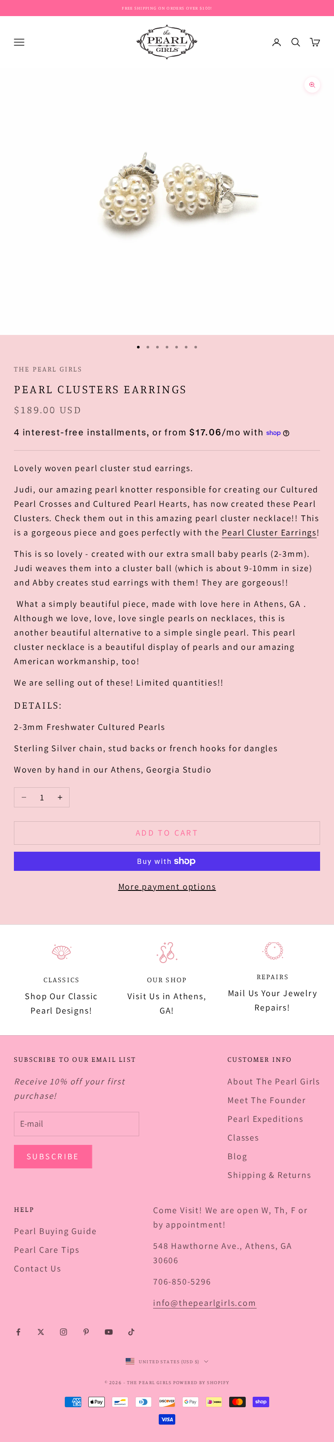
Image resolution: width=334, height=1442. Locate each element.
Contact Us (37, 1268)
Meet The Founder (266, 1100)
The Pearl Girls (48, 369)
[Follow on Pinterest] (86, 1332)
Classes (243, 1137)
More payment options (167, 886)
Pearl (234, 532)
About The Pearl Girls (273, 1081)
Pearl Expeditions (265, 1118)
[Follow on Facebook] (18, 1332)
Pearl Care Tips (47, 1249)
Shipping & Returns (269, 1175)
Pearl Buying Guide (55, 1231)
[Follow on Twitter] (41, 1332)
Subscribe (53, 1156)
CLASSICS (61, 979)
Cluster (262, 532)
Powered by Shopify (201, 1382)
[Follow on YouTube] (108, 1332)
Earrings (297, 532)
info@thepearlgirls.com (205, 1302)
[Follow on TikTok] (131, 1332)
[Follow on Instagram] (63, 1332)
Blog (237, 1156)
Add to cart (167, 832)
